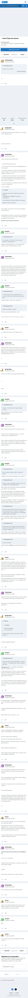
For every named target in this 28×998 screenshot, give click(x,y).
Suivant (22, 54)
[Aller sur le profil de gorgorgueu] (2, 128)
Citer (6, 83)
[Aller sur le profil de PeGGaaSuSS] (2, 61)
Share (7, 974)
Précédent (6, 54)
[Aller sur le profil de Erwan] (2, 328)
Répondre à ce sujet (14, 49)
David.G (7, 231)
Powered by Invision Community (14, 995)
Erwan (7, 327)
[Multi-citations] (2, 83)
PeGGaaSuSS (6, 42)
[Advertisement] (14, 22)
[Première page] (2, 55)
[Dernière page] (26, 55)
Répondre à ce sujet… (9, 966)
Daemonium (8, 154)
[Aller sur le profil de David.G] (2, 232)
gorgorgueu (8, 127)
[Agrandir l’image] (5, 413)
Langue (11, 992)
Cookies (17, 992)
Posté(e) (9, 61)
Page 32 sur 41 (14, 54)
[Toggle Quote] (3, 65)
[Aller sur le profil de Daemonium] (2, 155)
